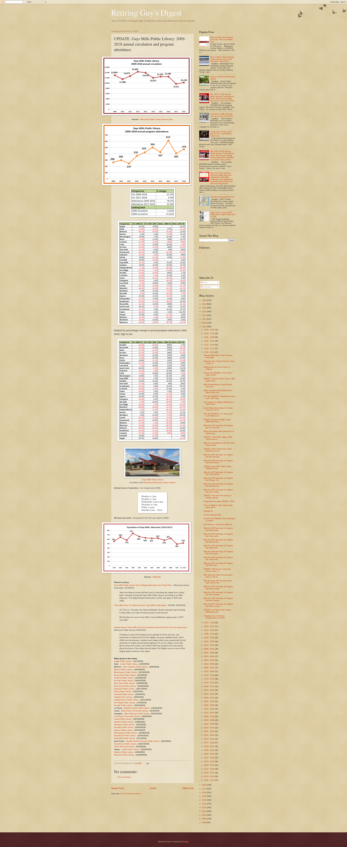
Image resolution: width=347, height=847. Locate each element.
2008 (204, 823)
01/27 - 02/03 (209, 769)
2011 (204, 811)
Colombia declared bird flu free (222, 197)
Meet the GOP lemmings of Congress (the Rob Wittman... (218, 485)
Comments (206, 287)
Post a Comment (124, 777)
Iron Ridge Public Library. (125, 703)
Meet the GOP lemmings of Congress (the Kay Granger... (218, 599)
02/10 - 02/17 (209, 761)
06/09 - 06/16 (209, 698)
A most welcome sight (212, 515)
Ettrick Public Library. (123, 692)
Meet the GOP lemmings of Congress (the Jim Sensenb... (218, 426)
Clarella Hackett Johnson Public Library (142, 741)
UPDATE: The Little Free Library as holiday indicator (217, 497)
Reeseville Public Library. (124, 738)
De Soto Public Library (123, 681)
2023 (204, 312)
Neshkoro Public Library (124, 725)
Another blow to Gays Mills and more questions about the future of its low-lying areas (150, 627)
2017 (204, 789)
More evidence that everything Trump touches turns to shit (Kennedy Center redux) (222, 59)
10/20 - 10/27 (209, 626)
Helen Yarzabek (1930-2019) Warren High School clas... (218, 391)
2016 (204, 793)
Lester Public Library (129, 664)
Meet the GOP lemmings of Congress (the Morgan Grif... (218, 479)
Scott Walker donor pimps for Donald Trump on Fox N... (218, 409)
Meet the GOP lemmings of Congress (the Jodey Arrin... (218, 558)
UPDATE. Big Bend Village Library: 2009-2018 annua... (217, 421)
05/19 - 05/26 (209, 709)
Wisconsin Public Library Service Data (156, 119)
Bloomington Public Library (125, 672)
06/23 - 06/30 (209, 690)
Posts (205, 283)
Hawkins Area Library (123, 697)
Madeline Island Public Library (136, 708)
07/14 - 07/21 (209, 679)
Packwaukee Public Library (125, 733)
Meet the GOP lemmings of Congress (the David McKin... (218, 462)
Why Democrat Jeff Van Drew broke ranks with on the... (218, 582)
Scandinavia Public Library (125, 744)
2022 (204, 315)
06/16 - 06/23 (209, 694)
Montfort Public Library (123, 722)
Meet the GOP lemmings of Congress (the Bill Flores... (218, 564)
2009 (204, 819)
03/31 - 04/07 (209, 735)
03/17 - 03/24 (209, 743)
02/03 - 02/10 (209, 765)
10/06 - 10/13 (209, 634)
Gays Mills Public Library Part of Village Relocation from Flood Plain (143, 585)
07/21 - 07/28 (209, 675)
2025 (204, 304)
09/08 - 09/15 (209, 649)
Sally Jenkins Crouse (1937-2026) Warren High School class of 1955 (223, 214)
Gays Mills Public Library (152, 480)
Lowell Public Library (122, 719)
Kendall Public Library (123, 705)
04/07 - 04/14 (209, 731)
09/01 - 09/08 (209, 653)
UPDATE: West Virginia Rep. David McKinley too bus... (217, 450)
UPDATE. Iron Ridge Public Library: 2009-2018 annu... (218, 611)
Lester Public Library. (130, 749)
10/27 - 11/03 (209, 623)
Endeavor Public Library (124, 689)
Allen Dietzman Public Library (136, 714)
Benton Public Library (123, 670)
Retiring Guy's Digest (146, 12)
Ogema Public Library (123, 730)
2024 (204, 308)
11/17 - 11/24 (209, 345)
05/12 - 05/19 (209, 713)
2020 (204, 323)
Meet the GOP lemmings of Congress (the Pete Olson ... (218, 553)
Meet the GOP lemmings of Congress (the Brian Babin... (218, 529)
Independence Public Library (126, 700)
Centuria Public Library (123, 678)
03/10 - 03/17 (209, 746)
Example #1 (208, 511)
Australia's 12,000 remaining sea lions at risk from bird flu (221, 115)
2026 (204, 300)
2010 (204, 815)
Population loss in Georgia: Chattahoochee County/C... (215, 617)
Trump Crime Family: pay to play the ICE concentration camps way (221, 134)
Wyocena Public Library (124, 755)
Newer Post (117, 788)
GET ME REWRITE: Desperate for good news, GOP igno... (219, 397)
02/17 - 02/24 (209, 758)
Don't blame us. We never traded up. (218, 524)
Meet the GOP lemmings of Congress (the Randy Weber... (218, 588)
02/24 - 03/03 (209, 754)
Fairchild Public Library (123, 694)
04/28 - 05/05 (209, 720)
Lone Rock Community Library (127, 716)
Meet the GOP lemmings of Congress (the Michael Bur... (218, 541)
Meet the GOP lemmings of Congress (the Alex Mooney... (218, 456)
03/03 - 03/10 (209, 750)
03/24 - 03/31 (209, 739)
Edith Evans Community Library (134, 711)
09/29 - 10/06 (209, 638)
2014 (204, 800)
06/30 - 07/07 (209, 686)
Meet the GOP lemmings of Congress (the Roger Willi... (218, 547)
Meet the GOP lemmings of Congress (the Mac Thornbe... (218, 593)
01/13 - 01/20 (209, 776)
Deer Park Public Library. (124, 683)
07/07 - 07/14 (209, 683)
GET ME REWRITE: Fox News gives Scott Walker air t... (218, 415)
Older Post (188, 788)
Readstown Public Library (125, 736)
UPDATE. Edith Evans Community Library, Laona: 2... (217, 570)
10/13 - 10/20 (209, 630)
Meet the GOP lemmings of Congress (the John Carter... (218, 535)
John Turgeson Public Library (135, 667)
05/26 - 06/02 (209, 705)
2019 (204, 327)
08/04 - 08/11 (209, 668)
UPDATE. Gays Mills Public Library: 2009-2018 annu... (218, 467)
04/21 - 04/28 (209, 724)
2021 (204, 319)
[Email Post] (147, 763)
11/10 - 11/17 (209, 348)
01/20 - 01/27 (209, 773)
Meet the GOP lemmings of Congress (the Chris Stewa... (218, 491)
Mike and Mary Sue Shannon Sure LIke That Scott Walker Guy (221, 39)
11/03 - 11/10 (209, 352)
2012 (204, 807)
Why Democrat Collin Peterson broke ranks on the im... (218, 576)
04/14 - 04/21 (209, 728)
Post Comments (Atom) (131, 794)
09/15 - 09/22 (209, 645)
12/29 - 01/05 (209, 330)
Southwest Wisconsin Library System (160, 483)
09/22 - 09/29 (209, 641)
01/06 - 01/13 (209, 780)
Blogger (186, 842)
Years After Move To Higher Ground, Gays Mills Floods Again (140, 605)
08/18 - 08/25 (209, 660)
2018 (204, 785)
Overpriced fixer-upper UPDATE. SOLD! (219, 501)
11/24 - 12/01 (209, 341)
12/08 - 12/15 (209, 334)
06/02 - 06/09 (209, 701)
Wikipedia (156, 577)
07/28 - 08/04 (209, 671)
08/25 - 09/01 (209, 656)
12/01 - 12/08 (209, 337)
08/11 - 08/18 (209, 664)
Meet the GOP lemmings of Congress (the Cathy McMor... (218, 473)
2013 (204, 804)
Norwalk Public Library (123, 727)
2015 (204, 796)
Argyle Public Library (122, 661)
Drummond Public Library (125, 686)
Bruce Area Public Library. (125, 675)
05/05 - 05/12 (209, 716)
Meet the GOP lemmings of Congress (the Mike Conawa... (218, 605)
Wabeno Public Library (123, 752)
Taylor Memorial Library (124, 747)
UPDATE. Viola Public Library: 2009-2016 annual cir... (218, 438)
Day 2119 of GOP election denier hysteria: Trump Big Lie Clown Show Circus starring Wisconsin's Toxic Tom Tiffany (222, 97)
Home (153, 788)
